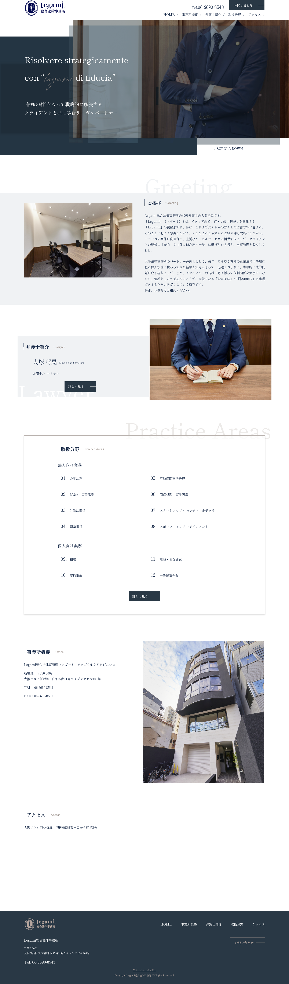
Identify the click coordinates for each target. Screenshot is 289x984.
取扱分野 (234, 14)
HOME (169, 14)
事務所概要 (190, 14)
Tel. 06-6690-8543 (39, 962)
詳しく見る (76, 386)
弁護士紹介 (213, 14)
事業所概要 (189, 924)
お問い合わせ (243, 5)
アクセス (254, 14)
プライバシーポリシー (144, 970)
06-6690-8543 (207, 7)
